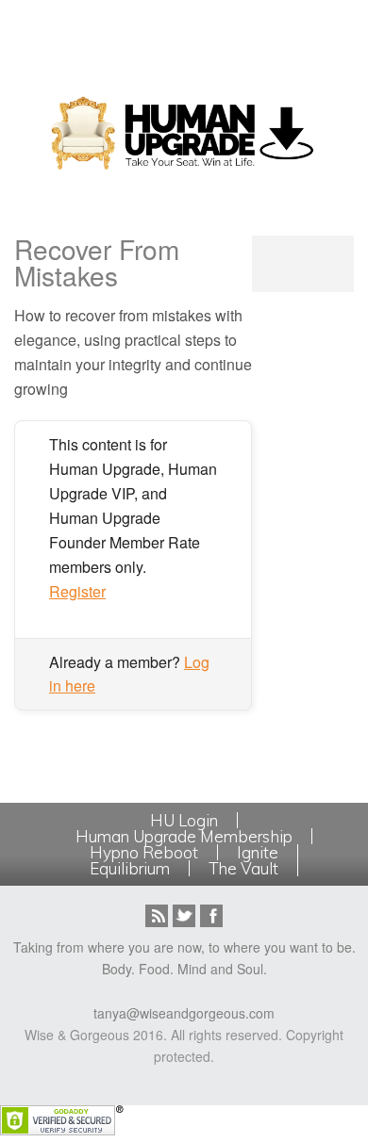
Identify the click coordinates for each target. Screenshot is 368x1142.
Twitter (184, 916)
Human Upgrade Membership (184, 836)
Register (77, 591)
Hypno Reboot (144, 852)
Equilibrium (130, 868)
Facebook (211, 916)
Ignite (257, 852)
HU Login (184, 820)
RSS (156, 916)
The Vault (243, 868)
